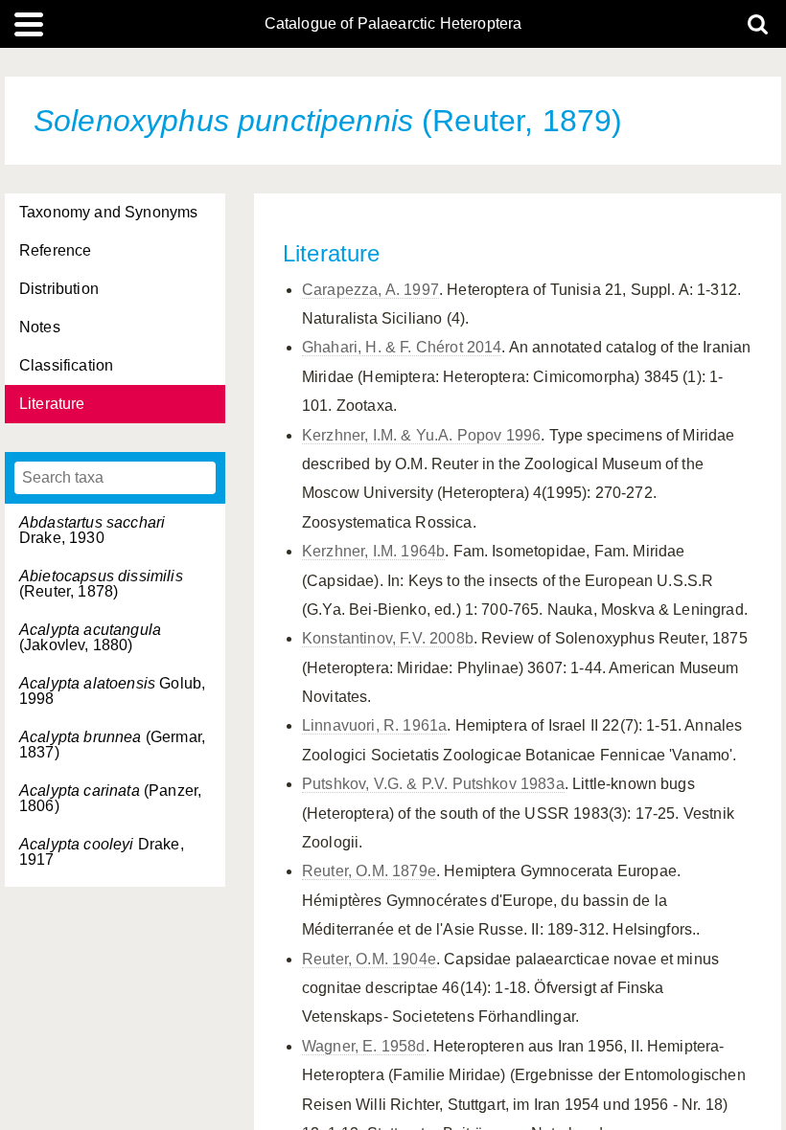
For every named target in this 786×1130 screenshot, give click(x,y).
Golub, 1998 (112, 691)
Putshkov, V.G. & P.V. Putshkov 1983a (433, 784)
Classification (66, 365)
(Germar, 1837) (112, 744)
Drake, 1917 (101, 852)
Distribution (59, 289)
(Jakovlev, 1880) (90, 637)
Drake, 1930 (92, 530)
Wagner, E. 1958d (364, 1046)
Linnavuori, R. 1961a (374, 725)
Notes (39, 327)
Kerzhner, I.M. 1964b (373, 551)
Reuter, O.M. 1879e (369, 871)
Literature (52, 404)
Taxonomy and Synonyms (108, 212)
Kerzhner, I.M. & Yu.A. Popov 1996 (421, 435)
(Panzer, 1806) (110, 798)
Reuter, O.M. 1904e (369, 959)
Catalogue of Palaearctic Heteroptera (393, 24)
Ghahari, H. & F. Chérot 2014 (401, 347)
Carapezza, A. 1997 (370, 290)
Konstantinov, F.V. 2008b (388, 638)
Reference (55, 250)
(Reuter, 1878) (101, 583)
